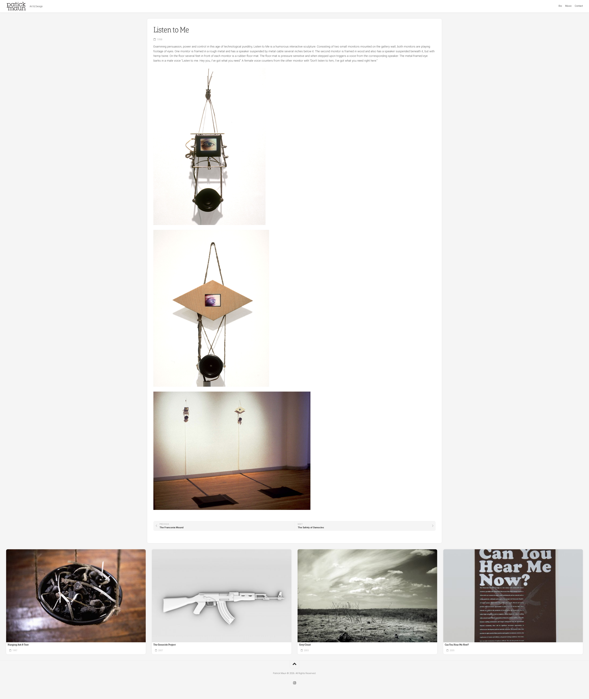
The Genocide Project (164, 644)
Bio (560, 5)
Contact (579, 5)
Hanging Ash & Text (18, 644)
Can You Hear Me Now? (457, 644)
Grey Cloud (305, 644)
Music (568, 5)
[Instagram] (294, 683)
